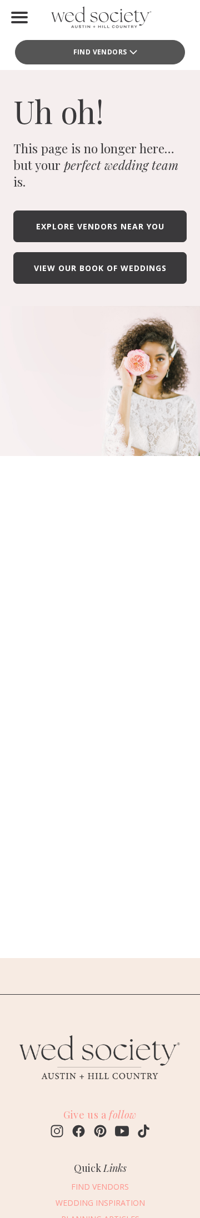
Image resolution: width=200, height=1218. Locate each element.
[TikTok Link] (143, 1132)
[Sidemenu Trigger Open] (19, 17)
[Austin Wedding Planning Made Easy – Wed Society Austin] (100, 20)
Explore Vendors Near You (100, 226)
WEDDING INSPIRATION (100, 1202)
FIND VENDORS (100, 1186)
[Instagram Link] (57, 1132)
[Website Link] (100, 1085)
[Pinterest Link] (100, 1132)
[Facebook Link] (78, 1132)
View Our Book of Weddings (100, 268)
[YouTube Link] (122, 1132)
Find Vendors (100, 52)
